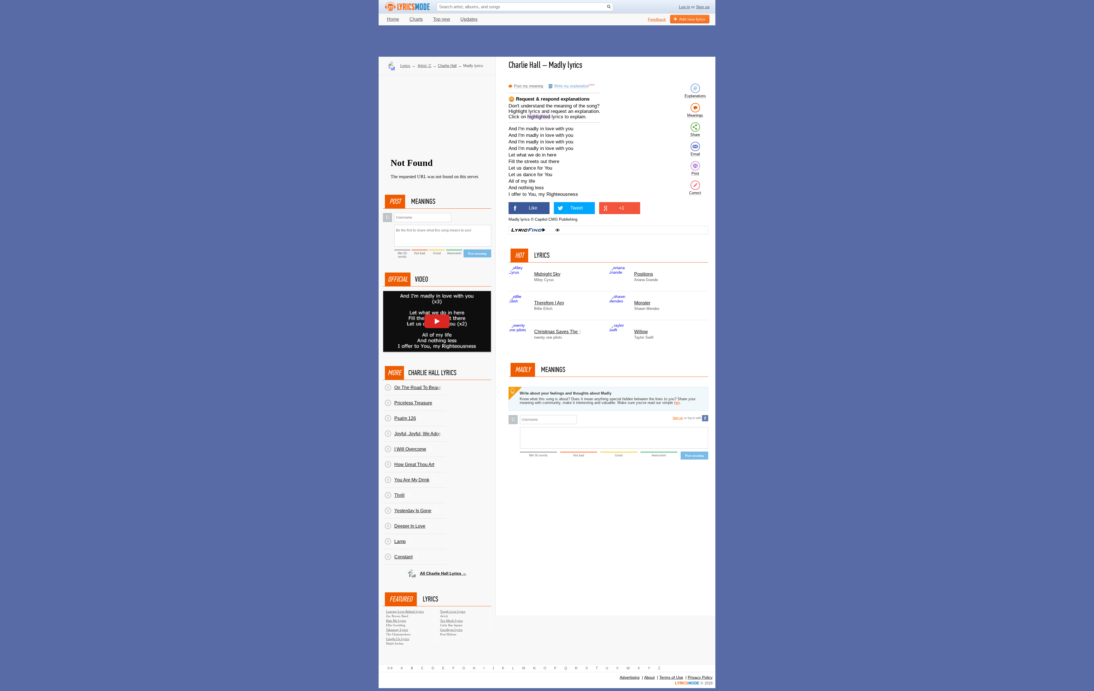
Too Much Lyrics (451, 620)
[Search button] (609, 6)
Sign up (703, 7)
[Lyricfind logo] (528, 230)
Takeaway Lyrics (397, 629)
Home (393, 19)
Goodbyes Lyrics (451, 629)
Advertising (630, 677)
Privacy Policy (700, 677)
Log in (684, 7)
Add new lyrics (692, 19)
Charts (416, 19)
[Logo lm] (407, 6)
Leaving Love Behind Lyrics (405, 611)
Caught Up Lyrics (397, 639)
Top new (441, 19)
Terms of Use (671, 677)
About (649, 677)
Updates (468, 19)
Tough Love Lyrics (452, 611)
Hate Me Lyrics (396, 620)
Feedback (657, 19)
